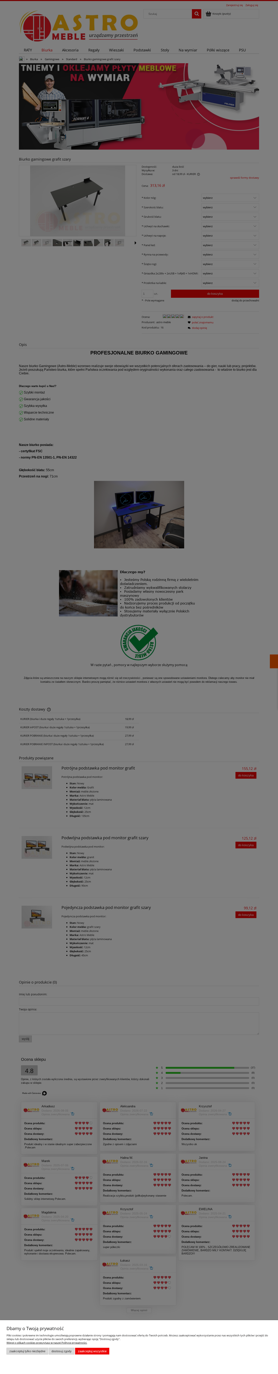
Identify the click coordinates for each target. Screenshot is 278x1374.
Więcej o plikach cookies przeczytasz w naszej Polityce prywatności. (47, 1343)
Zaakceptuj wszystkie (92, 1351)
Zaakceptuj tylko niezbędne (27, 1351)
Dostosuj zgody (61, 1351)
